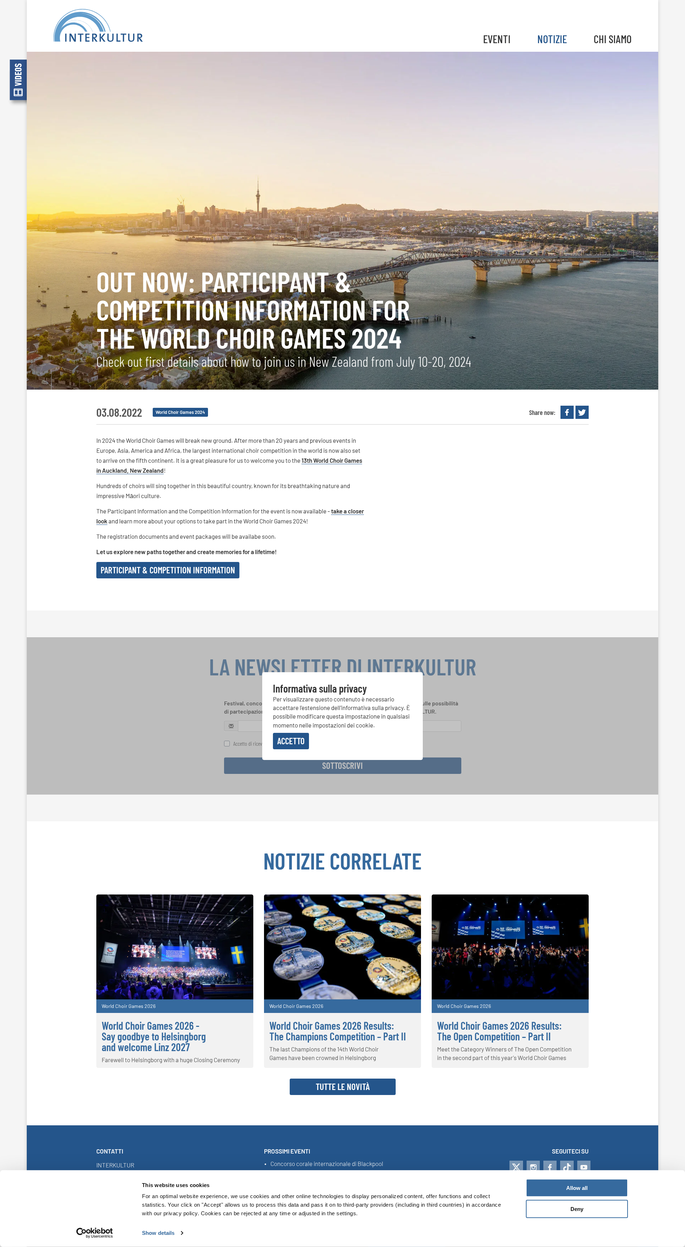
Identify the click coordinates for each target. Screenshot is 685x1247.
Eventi (497, 38)
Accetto (291, 740)
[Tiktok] (567, 1167)
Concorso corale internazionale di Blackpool (326, 1164)
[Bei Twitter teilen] (582, 412)
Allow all (577, 1188)
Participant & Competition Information (168, 569)
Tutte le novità (343, 1086)
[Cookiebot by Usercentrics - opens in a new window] (95, 1233)
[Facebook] (550, 1167)
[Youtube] (583, 1167)
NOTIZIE (552, 38)
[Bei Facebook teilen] (567, 412)
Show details (158, 1233)
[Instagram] (533, 1167)
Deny (576, 1209)
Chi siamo (612, 38)
